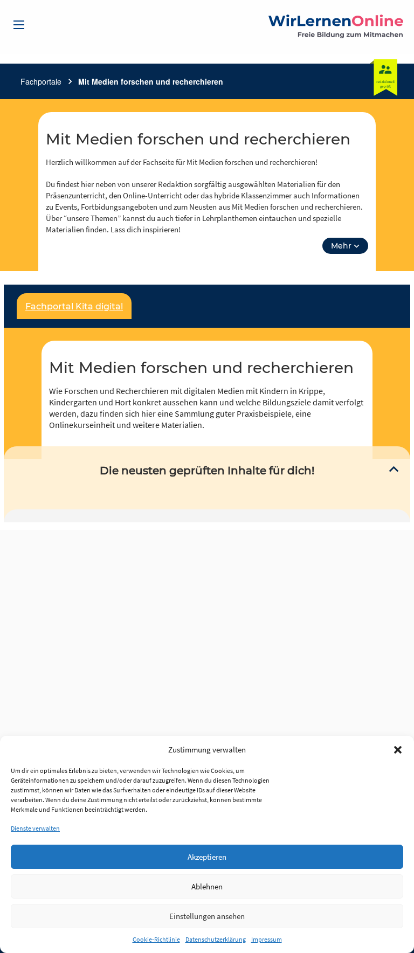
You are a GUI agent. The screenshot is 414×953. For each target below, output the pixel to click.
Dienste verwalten (35, 828)
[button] (397, 749)
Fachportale (40, 81)
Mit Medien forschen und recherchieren (150, 81)
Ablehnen (207, 886)
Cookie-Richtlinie (156, 939)
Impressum (266, 939)
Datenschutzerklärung (215, 939)
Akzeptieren (207, 857)
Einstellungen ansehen (207, 916)
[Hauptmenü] (18, 24)
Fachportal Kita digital (74, 306)
